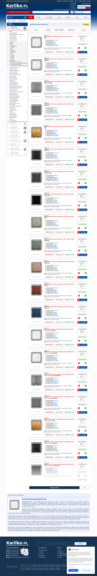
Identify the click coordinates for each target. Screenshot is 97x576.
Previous (28, 30)
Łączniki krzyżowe (22, 21)
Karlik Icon (13, 21)
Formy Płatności (49, 17)
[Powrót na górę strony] (85, 487)
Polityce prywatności (87, 564)
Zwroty (59, 17)
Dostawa (38, 17)
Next (90, 30)
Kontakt (85, 17)
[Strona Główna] (31, 17)
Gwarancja (68, 17)
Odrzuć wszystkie (86, 570)
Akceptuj (73, 570)
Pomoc (77, 17)
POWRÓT (86, 24)
